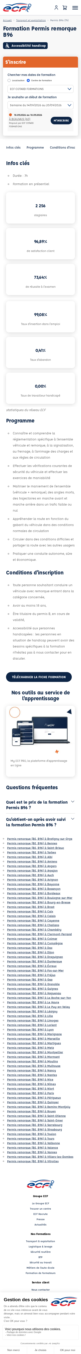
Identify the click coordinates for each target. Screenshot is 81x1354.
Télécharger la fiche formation (39, 677)
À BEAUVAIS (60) (19, 119)
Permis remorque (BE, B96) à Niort (30, 1088)
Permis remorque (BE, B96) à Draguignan (35, 957)
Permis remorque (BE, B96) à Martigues (34, 1043)
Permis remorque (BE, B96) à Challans (33, 925)
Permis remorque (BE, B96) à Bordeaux (33, 893)
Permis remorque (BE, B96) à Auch (30, 875)
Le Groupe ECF (40, 1203)
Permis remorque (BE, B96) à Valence (32, 1147)
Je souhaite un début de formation (32, 97)
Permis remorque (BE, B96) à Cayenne (33, 920)
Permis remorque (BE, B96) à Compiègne (35, 943)
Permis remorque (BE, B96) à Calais (31, 916)
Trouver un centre (40, 1208)
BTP (40, 1257)
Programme (35, 147)
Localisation (18, 80)
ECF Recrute (40, 1213)
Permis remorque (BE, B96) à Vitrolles (33, 1161)
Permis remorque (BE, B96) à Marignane (34, 1034)
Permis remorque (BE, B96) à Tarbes (31, 852)
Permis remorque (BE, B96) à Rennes (32, 843)
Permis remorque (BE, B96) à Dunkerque (34, 961)
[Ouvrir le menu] (75, 7)
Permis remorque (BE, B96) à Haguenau (34, 993)
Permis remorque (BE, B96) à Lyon (30, 1029)
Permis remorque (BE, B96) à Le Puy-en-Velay (38, 1007)
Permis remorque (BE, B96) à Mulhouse (33, 1066)
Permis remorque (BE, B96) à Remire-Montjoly (38, 1107)
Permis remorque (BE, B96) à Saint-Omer (35, 1120)
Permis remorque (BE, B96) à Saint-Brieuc (35, 848)
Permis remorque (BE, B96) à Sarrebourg (34, 1125)
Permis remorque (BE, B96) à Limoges (32, 1020)
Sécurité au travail (41, 1262)
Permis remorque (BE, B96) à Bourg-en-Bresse (38, 902)
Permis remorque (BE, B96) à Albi (29, 857)
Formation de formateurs (41, 1273)
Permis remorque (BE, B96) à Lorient (32, 1025)
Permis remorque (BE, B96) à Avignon (32, 879)
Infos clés (13, 147)
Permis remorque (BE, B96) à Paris (30, 1093)
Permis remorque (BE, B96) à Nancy (31, 1070)
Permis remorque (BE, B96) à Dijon (30, 952)
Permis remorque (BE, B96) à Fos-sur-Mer (35, 970)
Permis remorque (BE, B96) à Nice (30, 1079)
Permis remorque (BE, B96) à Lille (30, 1016)
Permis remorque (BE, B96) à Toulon (31, 1134)
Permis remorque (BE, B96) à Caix (30, 911)
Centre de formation (41, 80)
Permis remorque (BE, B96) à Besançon (33, 888)
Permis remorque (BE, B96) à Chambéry (34, 929)
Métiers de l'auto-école (40, 1267)
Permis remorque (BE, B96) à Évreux (32, 966)
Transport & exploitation (40, 1241)
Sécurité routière (41, 1251)
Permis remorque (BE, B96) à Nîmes (31, 1084)
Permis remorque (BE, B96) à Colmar (32, 938)
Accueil (7, 20)
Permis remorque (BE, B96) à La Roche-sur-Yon (39, 998)
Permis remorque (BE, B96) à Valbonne (33, 1143)
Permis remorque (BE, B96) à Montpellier (35, 1052)
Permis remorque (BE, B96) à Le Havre (33, 1002)
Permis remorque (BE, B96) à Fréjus (31, 975)
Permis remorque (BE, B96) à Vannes (32, 1152)
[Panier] (64, 7)
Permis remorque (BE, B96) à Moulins (32, 1061)
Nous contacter (40, 1289)
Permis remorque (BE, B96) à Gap (30, 979)
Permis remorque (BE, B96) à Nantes (32, 1075)
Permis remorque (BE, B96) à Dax (29, 948)
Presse (41, 1219)
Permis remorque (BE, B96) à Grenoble (33, 984)
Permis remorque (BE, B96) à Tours (30, 1138)
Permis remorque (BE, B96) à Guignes (32, 988)
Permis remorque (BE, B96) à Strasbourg (34, 1129)
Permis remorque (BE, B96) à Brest (30, 907)
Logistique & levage (40, 1246)
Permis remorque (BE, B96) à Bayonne (33, 884)
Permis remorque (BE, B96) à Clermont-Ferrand (39, 934)
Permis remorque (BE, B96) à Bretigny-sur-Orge (39, 839)
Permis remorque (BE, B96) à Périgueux (34, 1097)
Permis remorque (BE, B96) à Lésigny (32, 1011)
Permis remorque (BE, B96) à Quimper (33, 1102)
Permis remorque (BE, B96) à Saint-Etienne (36, 1116)
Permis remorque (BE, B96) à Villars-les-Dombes (40, 1156)
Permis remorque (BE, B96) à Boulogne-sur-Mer (39, 898)
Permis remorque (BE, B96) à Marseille (33, 1038)
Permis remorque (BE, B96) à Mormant (33, 1057)
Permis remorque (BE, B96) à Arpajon (32, 870)
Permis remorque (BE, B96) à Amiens (32, 861)
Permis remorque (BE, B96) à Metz (30, 1047)
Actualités (40, 1224)
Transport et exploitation (31, 20)
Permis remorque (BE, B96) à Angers (32, 866)
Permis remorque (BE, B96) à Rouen (31, 1111)
